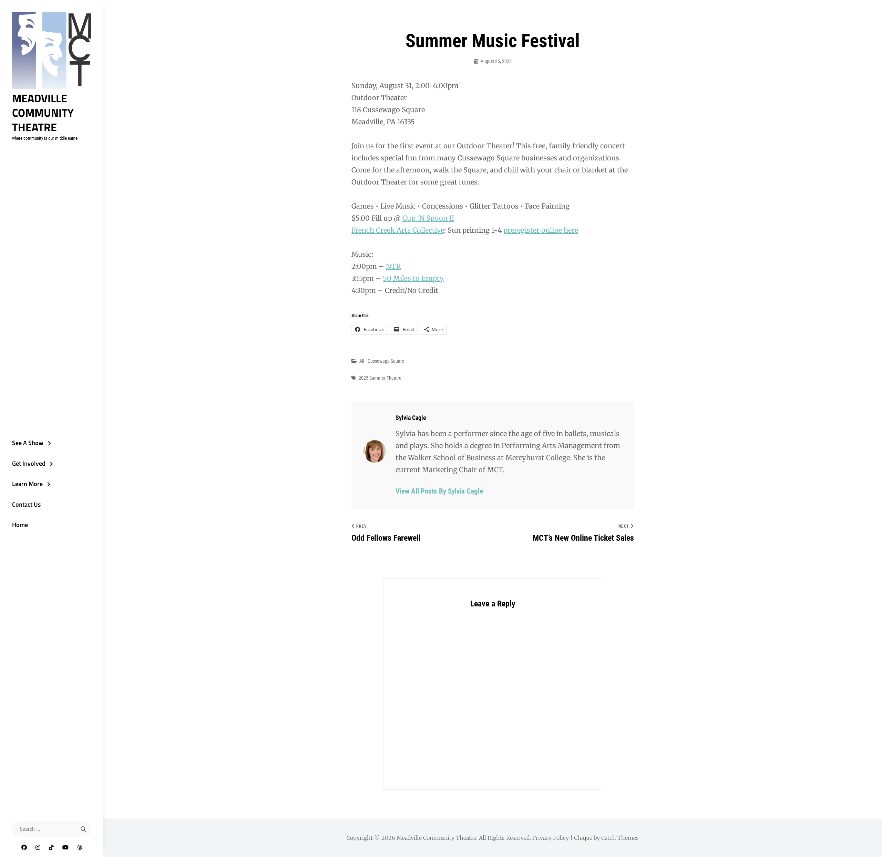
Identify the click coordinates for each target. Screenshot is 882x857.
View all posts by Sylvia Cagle (439, 491)
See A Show (27, 442)
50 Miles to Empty (413, 278)
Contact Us (26, 504)
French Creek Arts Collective (397, 230)
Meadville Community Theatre (43, 112)
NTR (393, 266)
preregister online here (540, 230)
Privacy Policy (550, 837)
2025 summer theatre (380, 378)
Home (20, 524)
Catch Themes (620, 837)
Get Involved (28, 463)
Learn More (27, 483)
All (361, 361)
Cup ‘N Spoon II (428, 218)
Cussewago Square (386, 361)
